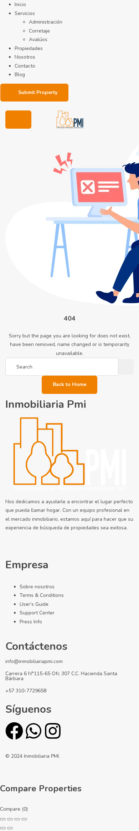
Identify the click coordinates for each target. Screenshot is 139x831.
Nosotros (25, 57)
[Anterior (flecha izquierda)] (3, 828)
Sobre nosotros (37, 586)
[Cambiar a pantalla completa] (10, 819)
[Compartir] (17, 819)
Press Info (31, 621)
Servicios (25, 13)
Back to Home (69, 384)
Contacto (25, 66)
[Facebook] (14, 731)
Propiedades (29, 48)
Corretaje (39, 31)
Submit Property (37, 92)
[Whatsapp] (33, 731)
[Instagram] (53, 731)
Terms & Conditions (42, 595)
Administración (45, 22)
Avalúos (38, 39)
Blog (20, 74)
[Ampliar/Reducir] (3, 819)
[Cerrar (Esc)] (24, 819)
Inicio (20, 4)
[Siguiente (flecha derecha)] (10, 828)
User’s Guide (34, 604)
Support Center (37, 612)
